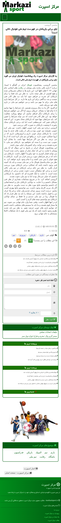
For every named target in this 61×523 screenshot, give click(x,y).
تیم (14, 235)
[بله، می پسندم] (30, 240)
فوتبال (29, 85)
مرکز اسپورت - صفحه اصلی (17, 473)
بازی (42, 235)
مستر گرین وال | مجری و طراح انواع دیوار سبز (39, 336)
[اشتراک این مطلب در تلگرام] (20, 246)
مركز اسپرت (49, 6)
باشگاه (52, 457)
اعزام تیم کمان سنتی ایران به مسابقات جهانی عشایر (41, 266)
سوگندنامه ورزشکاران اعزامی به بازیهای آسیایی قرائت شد (39, 258)
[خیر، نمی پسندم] (18, 240)
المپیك (38, 452)
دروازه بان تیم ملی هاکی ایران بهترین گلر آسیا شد (42, 359)
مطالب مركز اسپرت (53, 520)
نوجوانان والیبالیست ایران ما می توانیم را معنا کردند (41, 262)
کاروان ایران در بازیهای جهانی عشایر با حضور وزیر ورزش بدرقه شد (36, 270)
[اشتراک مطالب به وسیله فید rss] (6, 246)
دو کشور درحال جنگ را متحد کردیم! (46, 348)
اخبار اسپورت (30, 469)
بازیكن (32, 235)
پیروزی (22, 235)
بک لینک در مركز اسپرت (51, 516)
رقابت (20, 88)
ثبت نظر (49, 319)
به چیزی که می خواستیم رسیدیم (47, 352)
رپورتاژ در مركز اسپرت (52, 513)
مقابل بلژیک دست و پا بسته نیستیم (46, 355)
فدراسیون (18, 452)
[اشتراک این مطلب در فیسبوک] (15, 246)
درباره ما (56, 509)
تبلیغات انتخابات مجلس (48, 332)
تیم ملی (32, 457)
